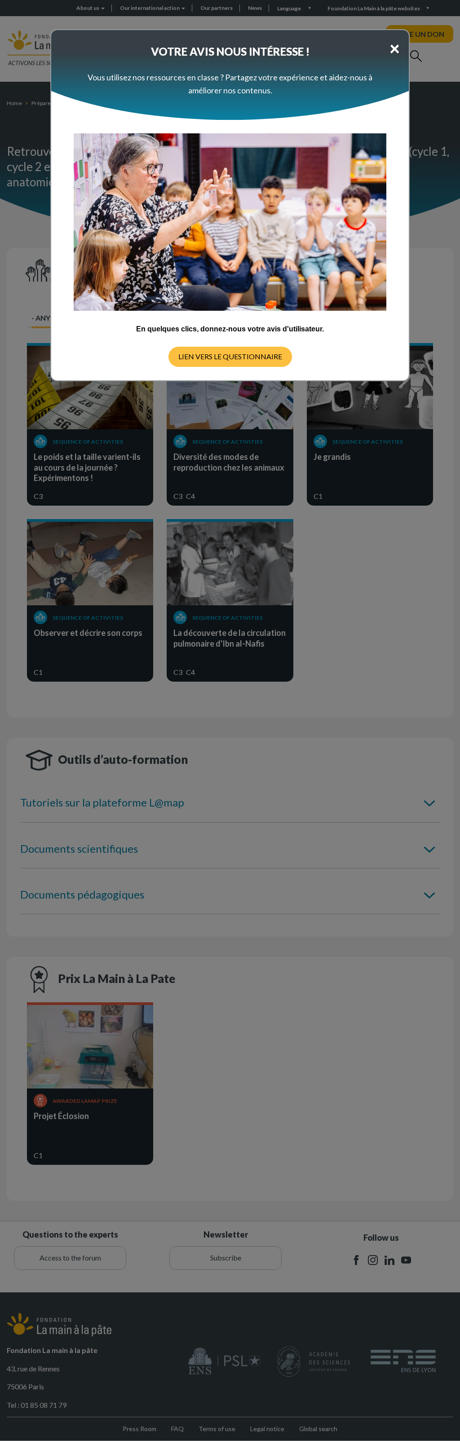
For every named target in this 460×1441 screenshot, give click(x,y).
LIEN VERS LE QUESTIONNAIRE (230, 356)
